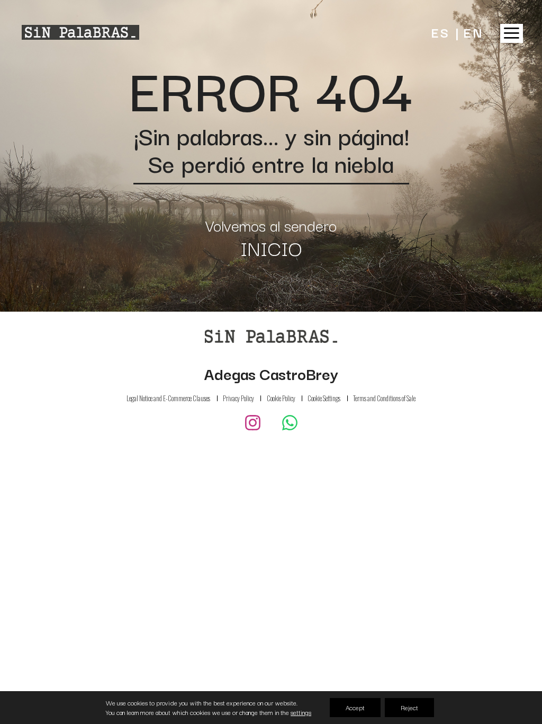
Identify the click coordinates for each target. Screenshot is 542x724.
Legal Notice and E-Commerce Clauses (168, 398)
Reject (409, 707)
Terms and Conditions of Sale (384, 398)
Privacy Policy (238, 398)
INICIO (271, 247)
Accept (355, 707)
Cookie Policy (281, 398)
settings (301, 712)
